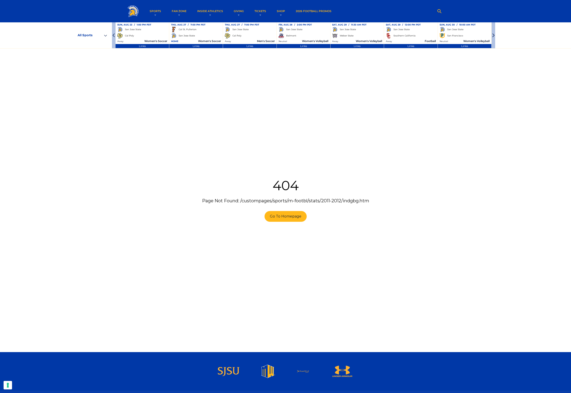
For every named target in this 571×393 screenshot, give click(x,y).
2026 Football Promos (313, 11)
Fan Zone (179, 11)
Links (142, 46)
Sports (155, 11)
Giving (239, 11)
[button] (114, 35)
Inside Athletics (210, 11)
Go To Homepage (285, 216)
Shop (281, 11)
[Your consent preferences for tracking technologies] (8, 385)
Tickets (260, 11)
